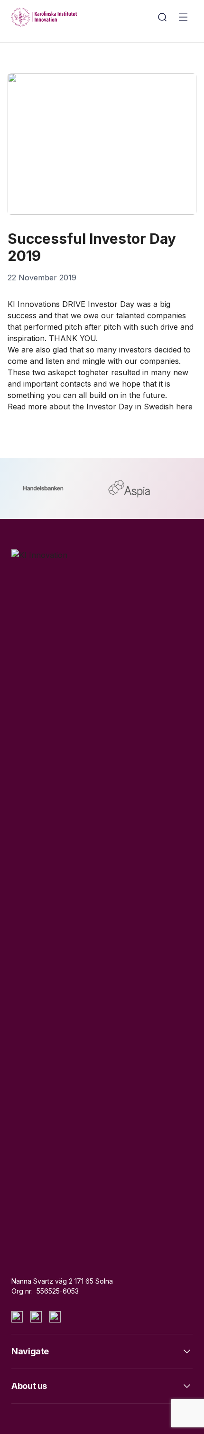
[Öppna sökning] (162, 17)
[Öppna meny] (183, 17)
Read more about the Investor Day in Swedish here (100, 406)
